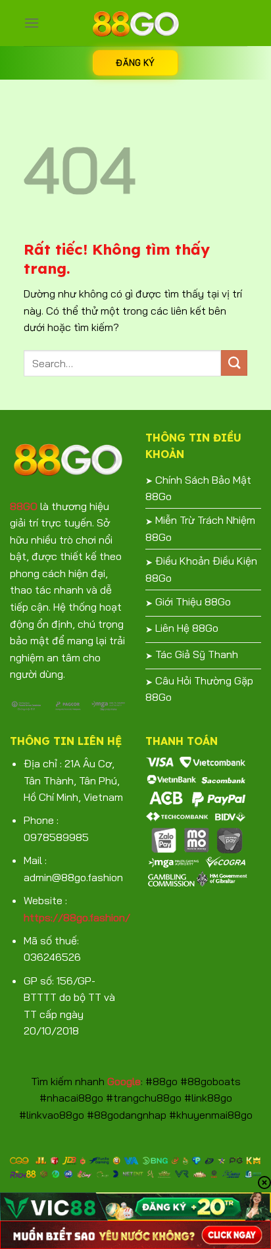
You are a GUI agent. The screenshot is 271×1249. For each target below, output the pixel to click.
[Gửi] (234, 363)
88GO (23, 506)
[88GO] (135, 23)
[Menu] (31, 23)
